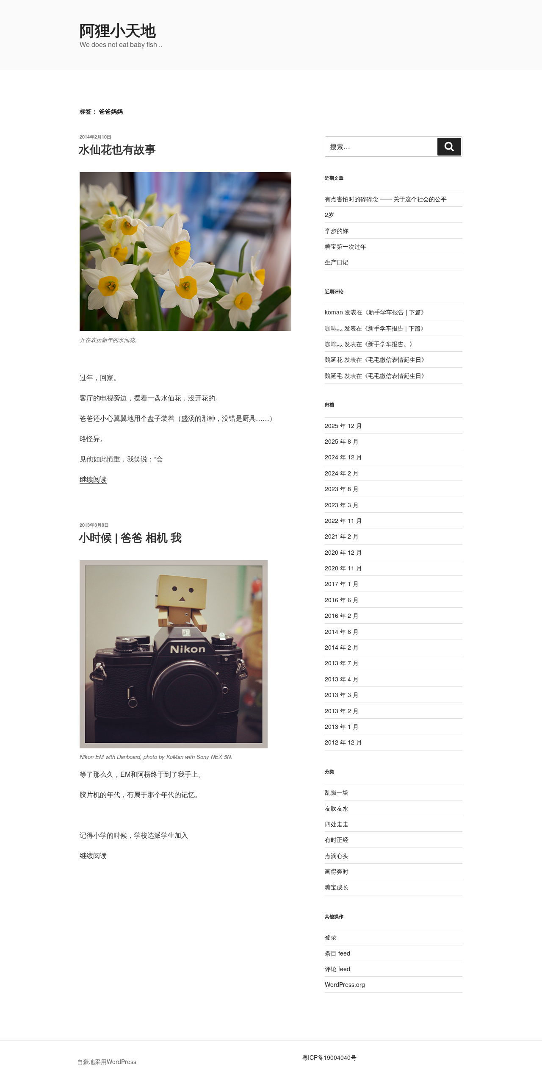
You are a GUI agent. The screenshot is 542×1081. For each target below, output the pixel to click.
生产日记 (336, 262)
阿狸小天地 (118, 30)
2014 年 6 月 (342, 631)
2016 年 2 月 (342, 615)
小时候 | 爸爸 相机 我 (130, 537)
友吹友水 (336, 808)
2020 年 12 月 (343, 552)
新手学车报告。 (388, 343)
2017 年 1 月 (342, 583)
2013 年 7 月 (342, 663)
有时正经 (336, 839)
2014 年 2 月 (342, 647)
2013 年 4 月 (342, 679)
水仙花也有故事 (117, 149)
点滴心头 (336, 855)
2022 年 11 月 (343, 520)
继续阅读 (93, 479)
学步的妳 (336, 230)
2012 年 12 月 (343, 742)
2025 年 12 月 (343, 425)
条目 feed (337, 953)
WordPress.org (345, 984)
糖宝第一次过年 (345, 246)
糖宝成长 (336, 887)
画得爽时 (336, 871)
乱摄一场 (336, 792)
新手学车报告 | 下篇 (394, 312)
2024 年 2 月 (342, 473)
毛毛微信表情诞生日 (394, 359)
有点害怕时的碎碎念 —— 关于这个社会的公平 (386, 199)
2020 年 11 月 (343, 568)
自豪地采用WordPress (106, 1061)
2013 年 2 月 (342, 710)
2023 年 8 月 (342, 488)
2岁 (329, 214)
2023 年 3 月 (342, 504)
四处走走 (336, 824)
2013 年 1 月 (342, 726)
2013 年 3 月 (342, 694)
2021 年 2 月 (342, 536)
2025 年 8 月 (342, 441)
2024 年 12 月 (343, 457)
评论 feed (337, 968)
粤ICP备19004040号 (329, 1057)
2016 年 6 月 (342, 599)
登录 (331, 937)
